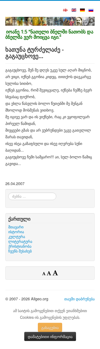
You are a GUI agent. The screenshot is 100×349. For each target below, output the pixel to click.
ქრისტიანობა (19, 246)
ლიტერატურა (20, 241)
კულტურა (16, 236)
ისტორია (16, 231)
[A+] (55, 272)
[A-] (44, 273)
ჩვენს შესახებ (20, 250)
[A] (50, 273)
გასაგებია (50, 327)
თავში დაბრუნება (79, 298)
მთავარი (15, 226)
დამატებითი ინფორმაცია (50, 336)
